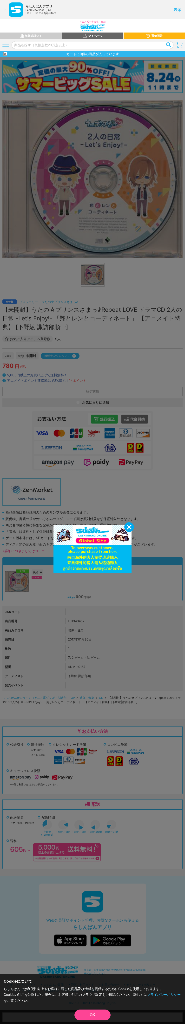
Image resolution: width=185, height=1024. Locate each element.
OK (92, 1015)
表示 (177, 9)
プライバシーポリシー (164, 994)
